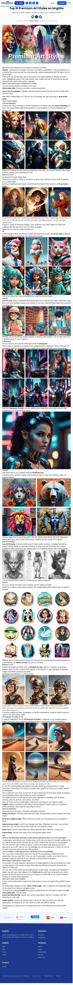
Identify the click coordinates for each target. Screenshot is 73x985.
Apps (21, 3)
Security (40, 954)
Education (41, 935)
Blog (3, 949)
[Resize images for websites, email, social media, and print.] (33, 3)
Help (3, 946)
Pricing (4, 966)
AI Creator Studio (55, 793)
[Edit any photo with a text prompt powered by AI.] (30, 3)
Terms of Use (37, 976)
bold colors (10, 475)
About (40, 946)
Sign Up (61, 3)
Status (4, 954)
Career (40, 949)
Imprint (58, 976)
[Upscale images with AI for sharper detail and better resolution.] (26, 3)
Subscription (16, 96)
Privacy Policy (48, 976)
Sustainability (42, 952)
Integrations (41, 937)
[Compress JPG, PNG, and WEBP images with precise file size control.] (37, 3)
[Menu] (69, 3)
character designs (23, 225)
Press (4, 952)
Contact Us (41, 957)
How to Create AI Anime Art (23, 229)
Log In (52, 3)
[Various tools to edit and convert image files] (7, 3)
